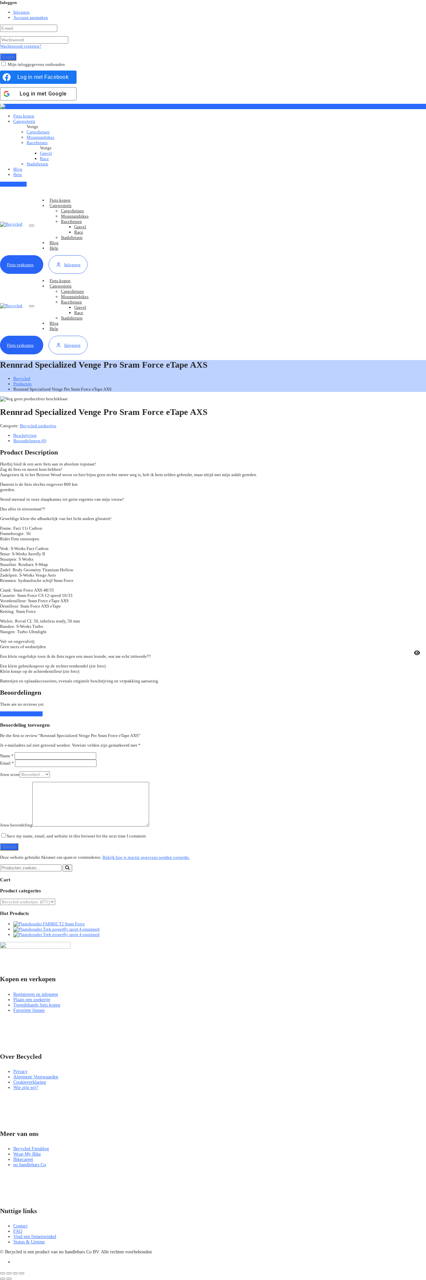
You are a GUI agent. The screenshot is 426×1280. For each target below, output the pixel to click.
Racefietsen (37, 142)
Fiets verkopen (13, 184)
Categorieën (24, 121)
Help (17, 174)
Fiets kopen (23, 115)
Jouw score (10, 774)
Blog (17, 169)
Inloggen (21, 12)
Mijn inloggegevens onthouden (36, 64)
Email (7, 763)
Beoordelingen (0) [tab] (29, 440)
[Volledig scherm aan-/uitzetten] (9, 1273)
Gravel (46, 153)
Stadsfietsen (37, 163)
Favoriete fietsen (29, 1010)
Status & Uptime (29, 1241)
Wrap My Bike (27, 1154)
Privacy (20, 1071)
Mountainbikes (40, 137)
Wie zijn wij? (25, 1087)
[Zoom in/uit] (2, 1273)
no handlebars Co (29, 1164)
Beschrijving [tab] (25, 435)
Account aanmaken (30, 17)
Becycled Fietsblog (31, 1148)
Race (44, 158)
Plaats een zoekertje (31, 999)
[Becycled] (11, 106)
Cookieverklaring (29, 1082)
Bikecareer (23, 1159)
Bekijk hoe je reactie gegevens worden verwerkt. (146, 857)
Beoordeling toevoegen (21, 713)
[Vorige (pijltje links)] (2, 1279)
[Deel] (15, 1273)
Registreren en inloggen (35, 994)
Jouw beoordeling (16, 825)
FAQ (17, 1231)
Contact (20, 1225)
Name (7, 755)
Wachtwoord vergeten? (20, 46)
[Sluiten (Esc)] (21, 1273)
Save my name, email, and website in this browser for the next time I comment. (77, 835)
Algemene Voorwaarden (35, 1076)
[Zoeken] (67, 868)
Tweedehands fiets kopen (36, 1005)
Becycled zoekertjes (38, 425)
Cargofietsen (38, 131)
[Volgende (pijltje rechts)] (9, 1279)
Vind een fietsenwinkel (34, 1236)
